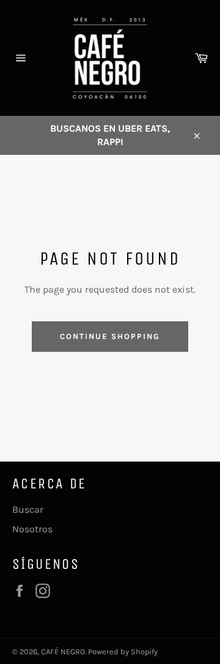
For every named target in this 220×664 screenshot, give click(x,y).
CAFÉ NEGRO (63, 651)
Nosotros (32, 529)
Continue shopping (110, 336)
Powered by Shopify (123, 651)
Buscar (27, 509)
